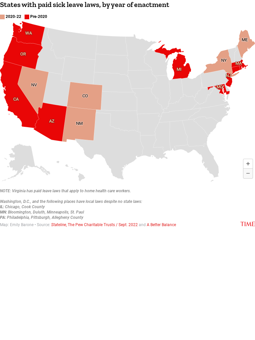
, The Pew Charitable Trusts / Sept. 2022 (94, 224)
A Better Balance (161, 224)
